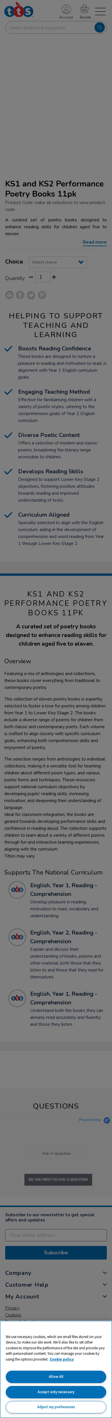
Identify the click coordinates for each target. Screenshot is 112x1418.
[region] (56, 1369)
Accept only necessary (56, 1391)
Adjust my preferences (56, 1406)
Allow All (56, 1376)
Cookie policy (62, 1359)
